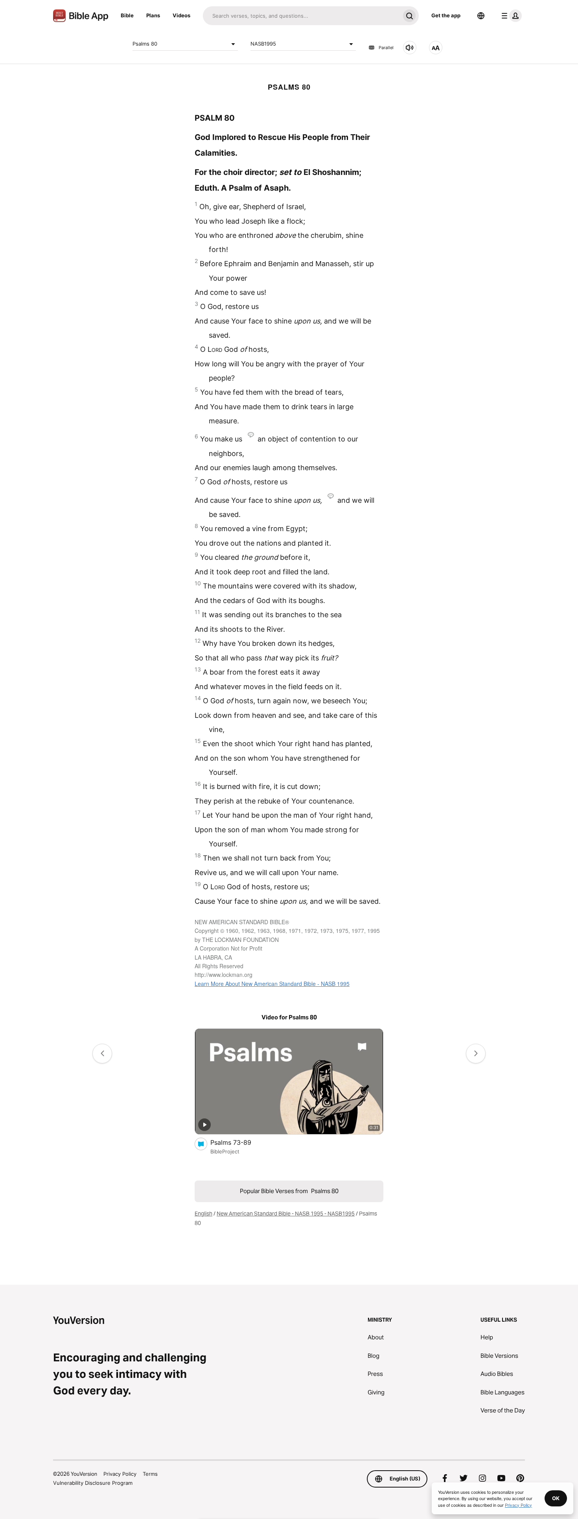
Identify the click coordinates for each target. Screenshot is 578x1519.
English (203, 1213)
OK (556, 1498)
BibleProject (224, 1151)
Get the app (445, 15)
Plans (153, 15)
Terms (150, 1474)
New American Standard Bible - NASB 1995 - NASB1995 (286, 1213)
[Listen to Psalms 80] (409, 47)
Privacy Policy (119, 1474)
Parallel (386, 47)
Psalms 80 (145, 43)
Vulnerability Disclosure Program (93, 1483)
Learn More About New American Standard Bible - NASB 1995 (272, 984)
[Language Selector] (481, 16)
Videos (181, 15)
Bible (127, 15)
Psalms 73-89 (238, 1142)
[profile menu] (510, 16)
